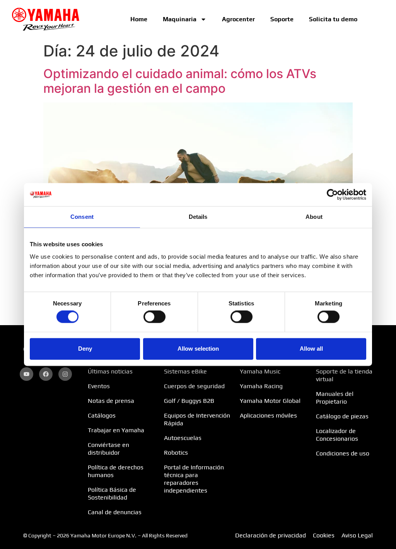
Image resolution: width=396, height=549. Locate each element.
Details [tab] (198, 216)
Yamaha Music (260, 371)
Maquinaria (179, 19)
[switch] (154, 317)
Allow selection (198, 348)
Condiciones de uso (342, 453)
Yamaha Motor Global (270, 400)
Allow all (311, 348)
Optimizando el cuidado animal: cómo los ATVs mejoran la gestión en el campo (179, 81)
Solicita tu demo (333, 19)
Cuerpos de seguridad (194, 386)
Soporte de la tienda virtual (344, 375)
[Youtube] (26, 374)
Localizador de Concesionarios (337, 434)
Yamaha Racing (261, 386)
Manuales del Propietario (334, 397)
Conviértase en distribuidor (108, 448)
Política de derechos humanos (115, 471)
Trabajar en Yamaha (116, 430)
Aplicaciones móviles (268, 415)
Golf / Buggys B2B (189, 400)
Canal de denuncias (115, 512)
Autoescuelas (182, 438)
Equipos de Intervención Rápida (197, 419)
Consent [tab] (82, 216)
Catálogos (102, 415)
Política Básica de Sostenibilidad (112, 493)
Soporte (282, 19)
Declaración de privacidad (270, 535)
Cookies (324, 535)
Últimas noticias (110, 371)
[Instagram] (65, 374)
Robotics (176, 452)
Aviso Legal (357, 535)
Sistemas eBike (185, 371)
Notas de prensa (111, 400)
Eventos (99, 386)
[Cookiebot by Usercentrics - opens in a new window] (332, 194)
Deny (85, 348)
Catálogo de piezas (342, 416)
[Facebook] (46, 374)
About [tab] (314, 216)
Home (138, 19)
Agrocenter (238, 19)
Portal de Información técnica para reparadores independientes (194, 479)
